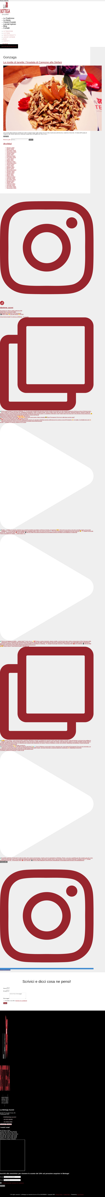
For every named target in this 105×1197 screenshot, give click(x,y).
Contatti (6, 28)
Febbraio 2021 (11, 184)
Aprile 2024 (10, 160)
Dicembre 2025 (11, 150)
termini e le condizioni (21, 1000)
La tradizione (8, 18)
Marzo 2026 (10, 149)
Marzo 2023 (10, 168)
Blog (5, 26)
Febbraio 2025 (11, 156)
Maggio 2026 (10, 148)
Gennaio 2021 (11, 185)
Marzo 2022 (10, 175)
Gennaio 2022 (11, 178)
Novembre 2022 (11, 170)
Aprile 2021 (10, 182)
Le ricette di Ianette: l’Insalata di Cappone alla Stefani (32, 62)
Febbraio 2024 (11, 161)
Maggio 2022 (10, 173)
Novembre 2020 (11, 188)
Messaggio (6, 998)
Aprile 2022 (10, 174)
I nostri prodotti (9, 22)
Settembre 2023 (11, 163)
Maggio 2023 (10, 167)
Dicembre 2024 (11, 157)
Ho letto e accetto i (16, 1000)
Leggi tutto (6, 136)
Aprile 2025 (10, 155)
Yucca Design (80, 1194)
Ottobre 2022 (11, 171)
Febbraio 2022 (11, 177)
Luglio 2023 (10, 166)
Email (5, 991)
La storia (6, 20)
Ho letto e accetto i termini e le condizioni (13, 1183)
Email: (2, 1177)
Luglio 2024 (10, 159)
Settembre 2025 (11, 152)
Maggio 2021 (10, 181)
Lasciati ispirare (9, 24)
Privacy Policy (59, 1194)
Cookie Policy (67, 1194)
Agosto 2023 (10, 164)
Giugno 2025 (10, 153)
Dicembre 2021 (11, 179)
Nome (5, 988)
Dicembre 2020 (11, 186)
